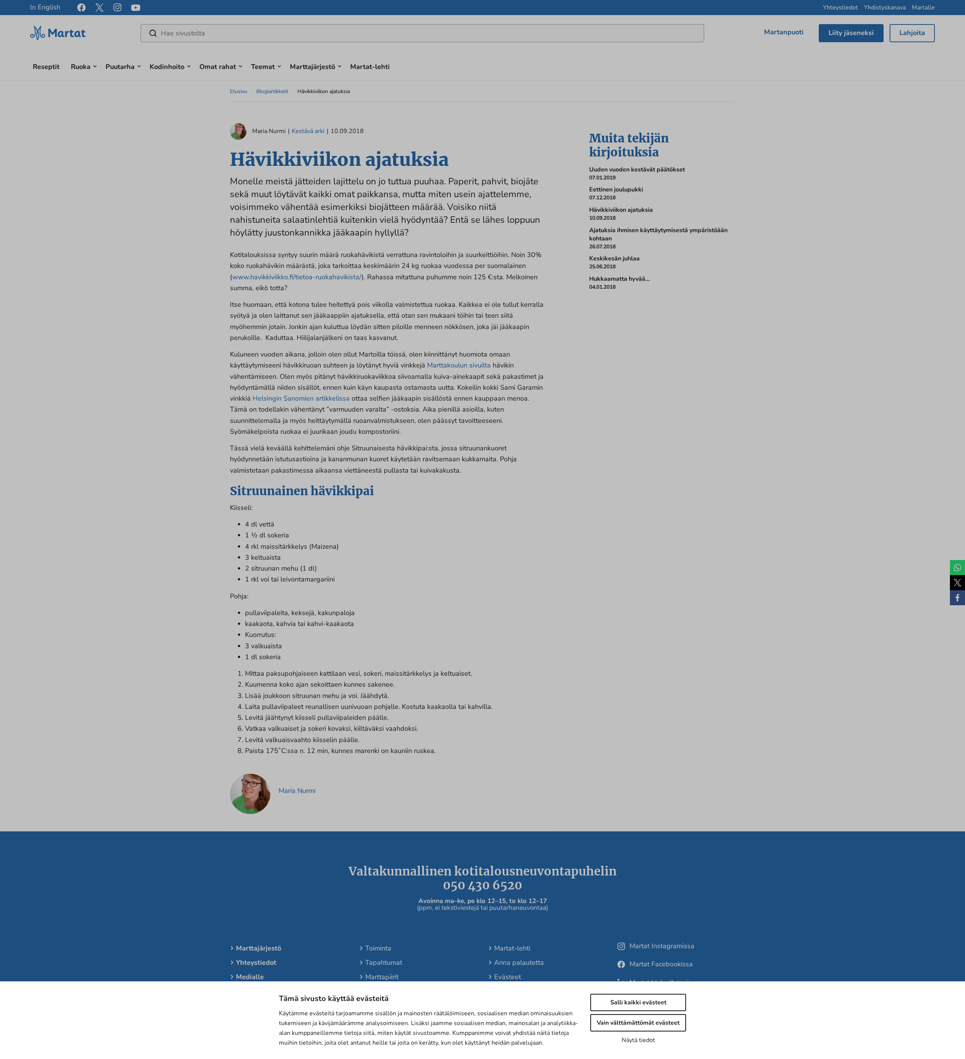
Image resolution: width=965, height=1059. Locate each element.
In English (45, 7)
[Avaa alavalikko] (95, 65)
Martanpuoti (784, 32)
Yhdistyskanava (885, 7)
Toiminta (378, 948)
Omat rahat (217, 66)
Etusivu (238, 91)
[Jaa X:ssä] (957, 582)
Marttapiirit (381, 976)
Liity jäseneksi (851, 32)
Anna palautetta (519, 962)
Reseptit (46, 66)
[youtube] (135, 8)
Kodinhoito (167, 66)
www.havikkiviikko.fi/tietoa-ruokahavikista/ (296, 277)
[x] (99, 7)
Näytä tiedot (638, 1040)
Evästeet (507, 976)
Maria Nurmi (297, 790)
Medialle (250, 976)
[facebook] (81, 7)
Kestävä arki (308, 131)
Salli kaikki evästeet (638, 1002)
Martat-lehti (370, 66)
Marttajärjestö (312, 66)
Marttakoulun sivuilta (459, 365)
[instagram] (117, 7)
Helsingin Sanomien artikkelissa (301, 398)
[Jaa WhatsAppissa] (957, 567)
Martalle (923, 7)
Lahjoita (912, 32)
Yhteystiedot (840, 7)
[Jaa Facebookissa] (957, 597)
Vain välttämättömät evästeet (638, 1023)
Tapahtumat (383, 962)
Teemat (263, 66)
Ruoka (80, 66)
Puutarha (120, 66)
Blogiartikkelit (272, 91)
